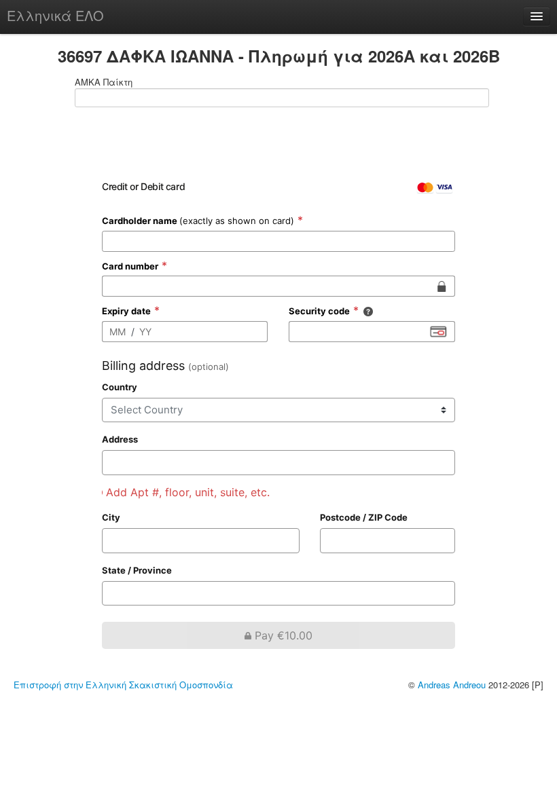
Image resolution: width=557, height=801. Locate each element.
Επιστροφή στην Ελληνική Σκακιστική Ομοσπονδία (123, 684)
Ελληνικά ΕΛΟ (55, 15)
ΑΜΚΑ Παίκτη (103, 82)
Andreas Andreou (452, 684)
